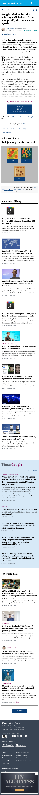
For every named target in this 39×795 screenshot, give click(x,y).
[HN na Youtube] (26, 736)
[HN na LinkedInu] (21, 736)
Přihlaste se (26, 124)
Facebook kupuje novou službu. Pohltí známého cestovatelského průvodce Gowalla (18, 284)
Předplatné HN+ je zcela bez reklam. (29, 198)
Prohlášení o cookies (21, 755)
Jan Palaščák (11, 648)
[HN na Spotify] (23, 736)
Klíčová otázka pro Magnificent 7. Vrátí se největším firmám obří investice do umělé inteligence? (19, 512)
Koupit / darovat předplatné (10, 768)
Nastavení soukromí (21, 758)
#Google (6, 128)
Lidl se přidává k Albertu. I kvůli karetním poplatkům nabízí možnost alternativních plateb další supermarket (19, 594)
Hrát (13, 160)
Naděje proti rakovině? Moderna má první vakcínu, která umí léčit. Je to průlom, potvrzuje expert (17, 629)
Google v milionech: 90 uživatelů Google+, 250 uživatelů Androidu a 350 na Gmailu (18, 221)
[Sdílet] (33, 10)
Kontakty (4, 752)
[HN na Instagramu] (18, 736)
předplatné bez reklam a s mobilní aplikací (22, 117)
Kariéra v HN (5, 760)
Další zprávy (19, 710)
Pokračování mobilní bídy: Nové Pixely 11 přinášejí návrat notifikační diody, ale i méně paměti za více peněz (18, 526)
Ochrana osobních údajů (22, 752)
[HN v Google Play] (8, 745)
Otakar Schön (10, 28)
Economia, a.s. (14, 726)
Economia (5, 758)
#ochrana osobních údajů (18, 128)
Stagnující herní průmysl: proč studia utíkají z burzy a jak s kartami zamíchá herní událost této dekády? (18, 688)
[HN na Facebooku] (15, 736)
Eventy (4, 771)
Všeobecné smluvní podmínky (24, 760)
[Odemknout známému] (37, 10)
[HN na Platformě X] (13, 736)
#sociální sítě (7, 132)
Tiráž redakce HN (7, 755)
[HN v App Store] (20, 745)
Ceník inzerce (5, 763)
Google (16, 464)
